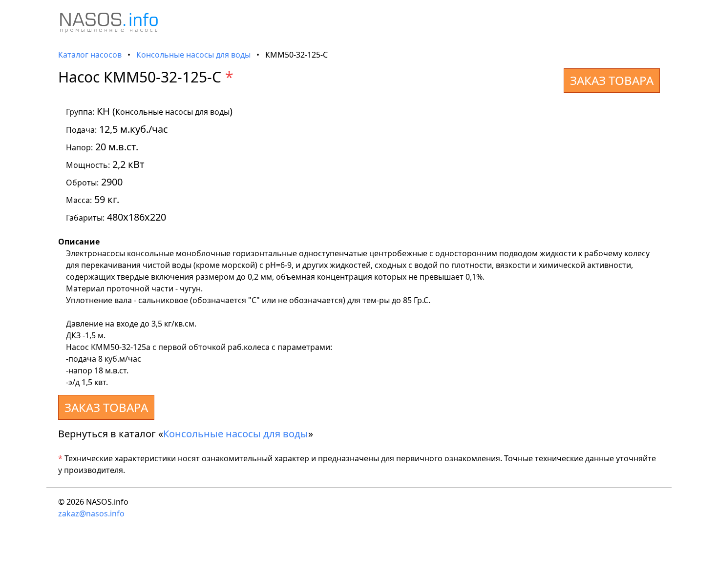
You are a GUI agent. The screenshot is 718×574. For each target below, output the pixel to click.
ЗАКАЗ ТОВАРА (612, 80)
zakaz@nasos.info (91, 513)
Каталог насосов (90, 54)
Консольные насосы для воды (193, 54)
